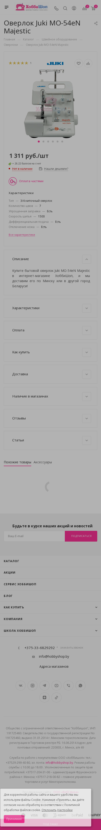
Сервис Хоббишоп (20, 584)
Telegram (44, 686)
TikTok (56, 697)
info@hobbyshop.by (54, 656)
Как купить (14, 607)
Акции (10, 573)
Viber (68, 686)
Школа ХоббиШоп (20, 631)
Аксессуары (43, 462)
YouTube (56, 686)
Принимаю (14, 819)
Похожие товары (17, 462)
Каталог (11, 561)
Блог (8, 596)
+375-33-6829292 (39, 647)
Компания (13, 619)
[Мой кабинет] (74, 9)
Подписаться (81, 536)
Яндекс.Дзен (44, 697)
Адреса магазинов (54, 666)
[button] (38, 141)
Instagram (32, 686)
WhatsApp (80, 686)
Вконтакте (21, 686)
